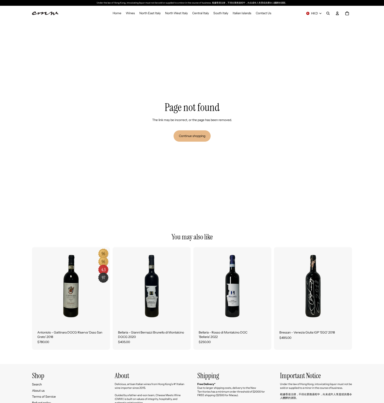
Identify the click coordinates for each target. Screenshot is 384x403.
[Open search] (328, 13)
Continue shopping (192, 136)
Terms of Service (44, 397)
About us (38, 391)
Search (37, 384)
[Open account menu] (337, 13)
